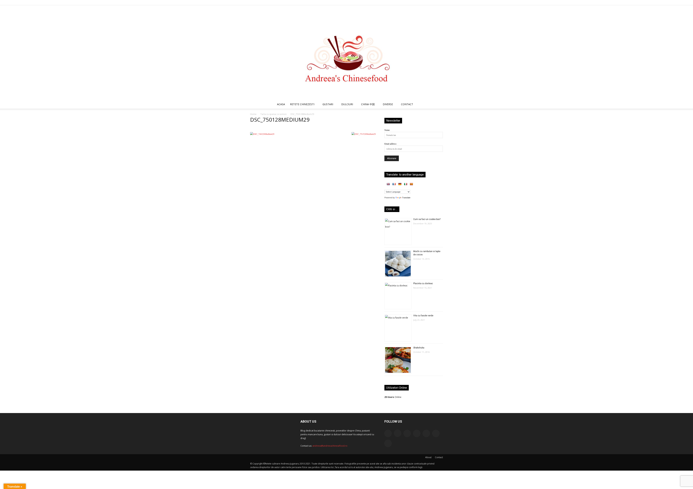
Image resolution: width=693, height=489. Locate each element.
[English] (388, 184)
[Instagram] (410, 2)
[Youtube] (440, 2)
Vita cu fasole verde (423, 315)
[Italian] (405, 184)
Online (392, 397)
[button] (438, 104)
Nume (387, 129)
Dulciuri (347, 104)
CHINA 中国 (368, 104)
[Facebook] (404, 2)
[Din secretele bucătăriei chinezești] (346, 52)
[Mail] (416, 2)
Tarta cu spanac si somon (273, 114)
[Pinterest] (422, 2)
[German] (399, 184)
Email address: (390, 143)
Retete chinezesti (302, 104)
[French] (394, 184)
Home (253, 114)
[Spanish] (411, 184)
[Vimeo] (434, 2)
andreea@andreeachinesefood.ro (329, 445)
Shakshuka (418, 347)
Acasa (281, 104)
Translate (406, 198)
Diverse (388, 104)
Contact (439, 457)
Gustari (327, 104)
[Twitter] (428, 2)
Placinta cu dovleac (423, 283)
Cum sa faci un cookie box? (427, 219)
